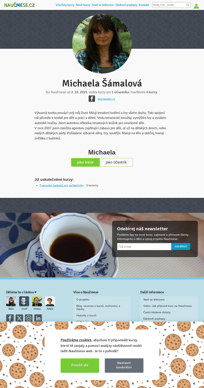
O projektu (82, 299)
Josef (24, 308)
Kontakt (144, 5)
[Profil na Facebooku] (92, 98)
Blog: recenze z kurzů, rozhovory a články (98, 307)
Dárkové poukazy (126, 5)
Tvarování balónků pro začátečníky (61, 185)
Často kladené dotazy (157, 312)
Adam (50, 308)
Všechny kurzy (65, 5)
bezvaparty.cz (106, 98)
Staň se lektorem (103, 5)
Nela (11, 308)
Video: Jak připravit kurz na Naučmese (167, 305)
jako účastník (116, 162)
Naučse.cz (19, 5)
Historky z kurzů (86, 315)
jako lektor (85, 162)
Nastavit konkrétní (124, 365)
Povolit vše (80, 365)
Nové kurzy (83, 5)
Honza (37, 308)
